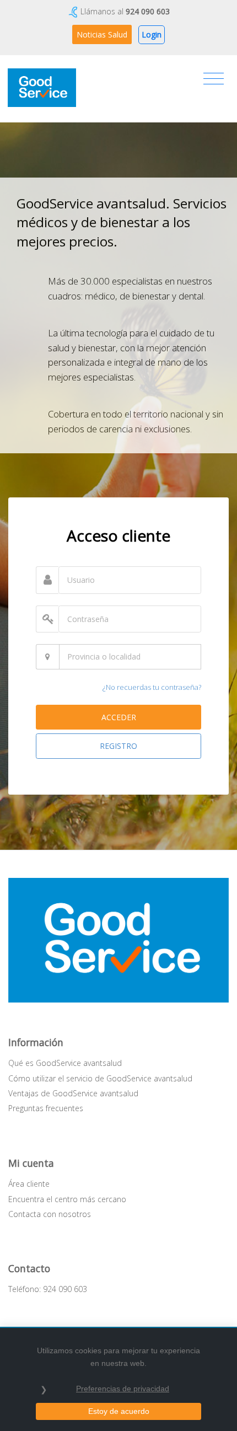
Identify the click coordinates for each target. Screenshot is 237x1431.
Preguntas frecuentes (45, 1108)
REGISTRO (118, 746)
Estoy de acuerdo (118, 1411)
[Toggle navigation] (213, 79)
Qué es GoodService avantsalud (65, 1063)
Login (151, 34)
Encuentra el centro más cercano (67, 1199)
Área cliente (29, 1183)
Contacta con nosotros (49, 1214)
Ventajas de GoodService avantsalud (73, 1093)
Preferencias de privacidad (122, 1388)
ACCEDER (118, 717)
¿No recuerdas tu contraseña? (152, 687)
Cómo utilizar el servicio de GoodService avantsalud (100, 1078)
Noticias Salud (102, 34)
